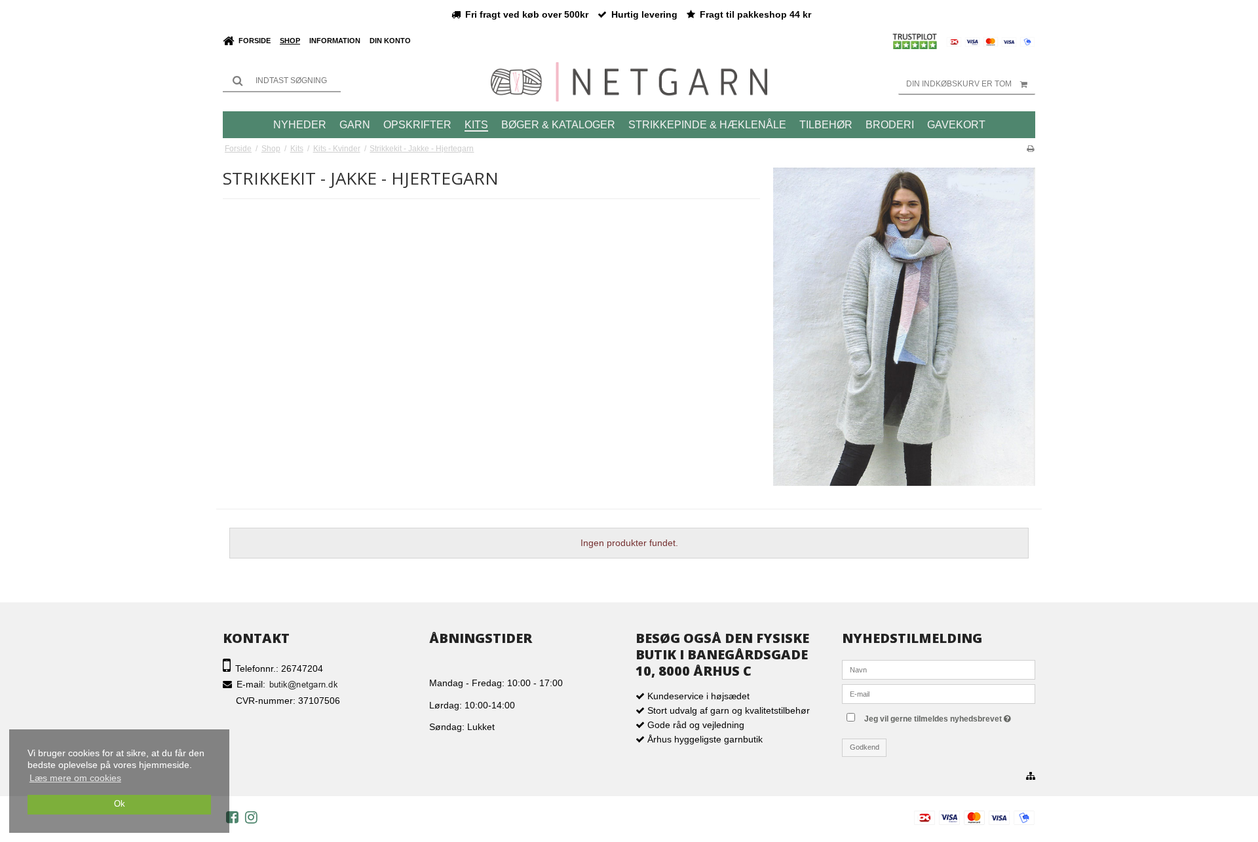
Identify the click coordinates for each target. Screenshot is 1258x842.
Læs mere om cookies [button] (75, 778)
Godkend (864, 747)
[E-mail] (938, 693)
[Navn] (938, 669)
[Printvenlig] (1030, 148)
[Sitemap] (1030, 776)
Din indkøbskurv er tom (959, 83)
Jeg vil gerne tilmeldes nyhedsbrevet (948, 715)
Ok (119, 804)
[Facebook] (232, 817)
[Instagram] (251, 817)
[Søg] (282, 80)
